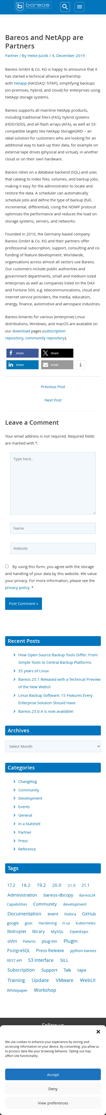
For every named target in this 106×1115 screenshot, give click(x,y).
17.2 (11, 885)
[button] (98, 1031)
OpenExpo (79, 931)
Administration (22, 895)
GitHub (89, 914)
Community (28, 790)
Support (49, 970)
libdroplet (16, 931)
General (25, 815)
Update (40, 980)
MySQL (57, 931)
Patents (29, 941)
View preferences (53, 1102)
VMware (64, 980)
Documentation (24, 914)
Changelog (27, 781)
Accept (53, 1074)
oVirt (12, 941)
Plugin (71, 941)
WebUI (87, 980)
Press (23, 840)
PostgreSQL (18, 950)
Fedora (70, 914)
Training (16, 980)
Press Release (50, 950)
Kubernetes (86, 923)
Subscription (21, 970)
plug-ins (49, 941)
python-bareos (83, 950)
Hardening (48, 923)
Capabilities (17, 904)
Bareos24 (87, 895)
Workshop (45, 990)
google (13, 922)
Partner (11, 55)
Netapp (20, 83)
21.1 (86, 885)
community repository (45, 337)
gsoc (29, 922)
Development (30, 798)
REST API (14, 960)
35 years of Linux (33, 670)
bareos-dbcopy (58, 895)
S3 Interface (41, 960)
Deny (53, 1088)
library (38, 931)
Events (24, 806)
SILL (64, 960)
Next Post (53, 400)
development (74, 904)
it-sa (66, 923)
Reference (27, 849)
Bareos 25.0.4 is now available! (45, 711)
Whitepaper (17, 990)
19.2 (41, 885)
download (21, 331)
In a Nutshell (29, 823)
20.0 (56, 885)
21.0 (72, 885)
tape (81, 970)
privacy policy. (17, 587)
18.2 (25, 885)
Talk (67, 970)
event (53, 914)
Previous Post (53, 386)
